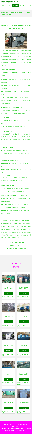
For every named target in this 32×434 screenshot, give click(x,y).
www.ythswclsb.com (14, 428)
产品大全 (15, 5)
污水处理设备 (22, 428)
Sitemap (25, 430)
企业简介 (8, 5)
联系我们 (22, 5)
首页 (3, 5)
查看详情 (8, 293)
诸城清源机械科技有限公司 (10, 2)
